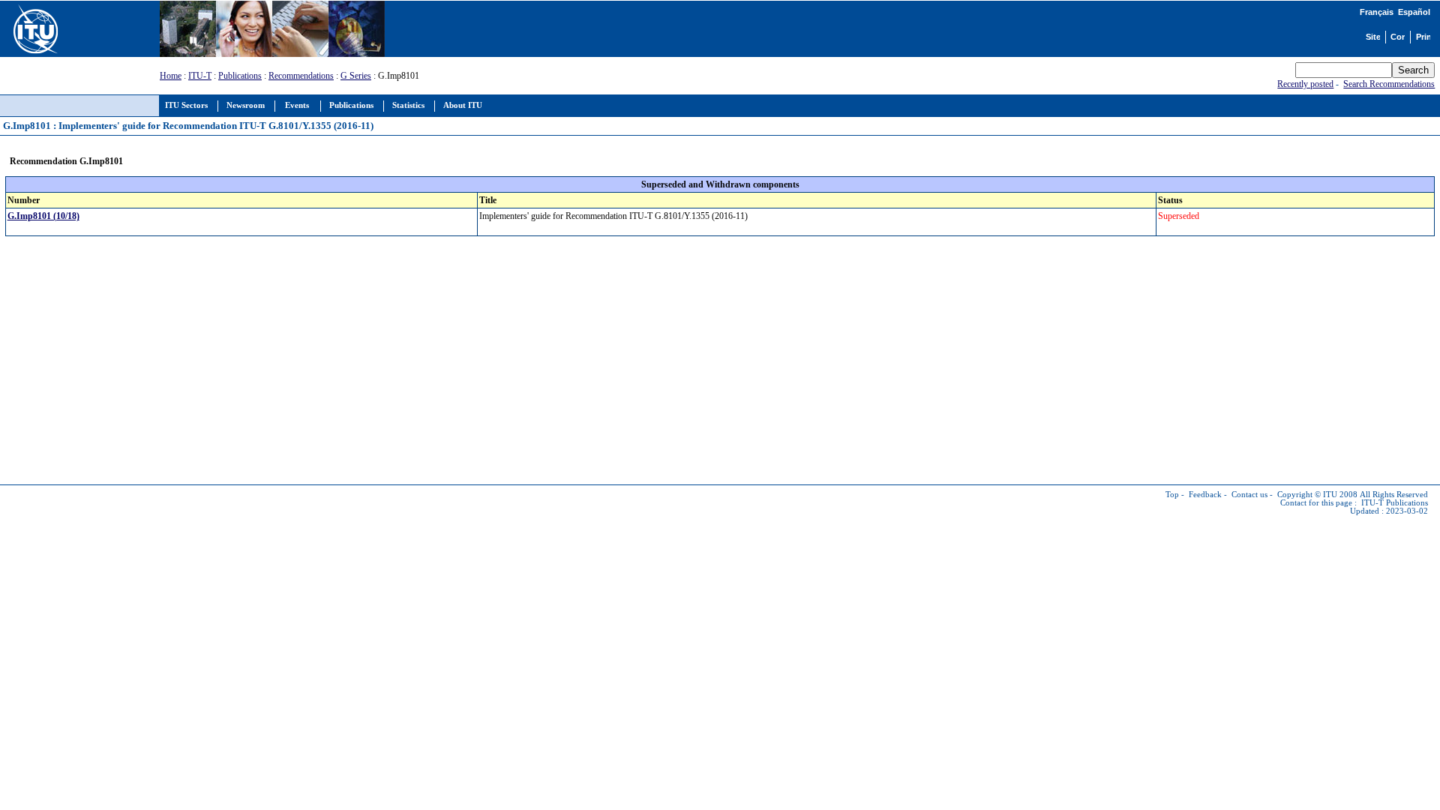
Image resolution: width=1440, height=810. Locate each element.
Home (171, 75)
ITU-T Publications (1394, 503)
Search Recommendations (1389, 84)
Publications (240, 75)
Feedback (1205, 494)
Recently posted (1305, 84)
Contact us (1250, 494)
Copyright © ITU (1307, 494)
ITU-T (200, 75)
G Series (355, 75)
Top (1172, 494)
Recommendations (301, 75)
